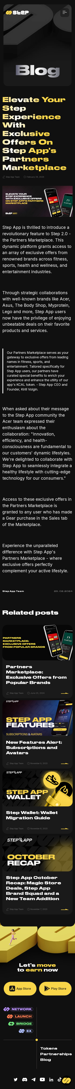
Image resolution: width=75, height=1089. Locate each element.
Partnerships (56, 1054)
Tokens (48, 1048)
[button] (64, 12)
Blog (45, 1059)
